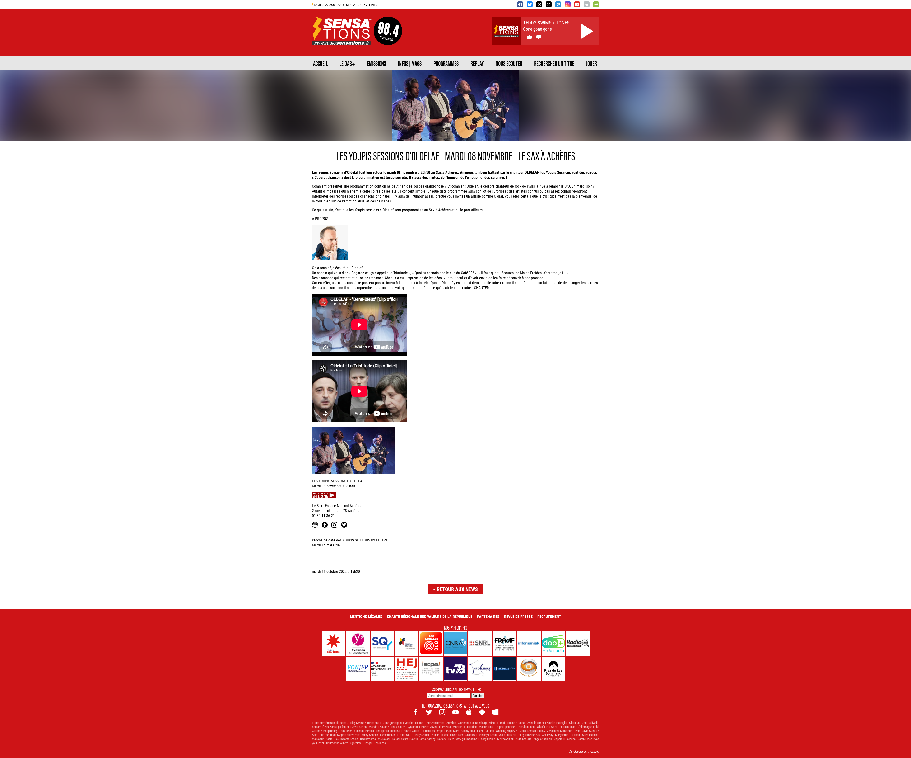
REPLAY (477, 63)
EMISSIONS (376, 63)
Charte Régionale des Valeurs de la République (429, 616)
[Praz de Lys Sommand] (553, 669)
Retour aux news (457, 589)
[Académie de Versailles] (382, 669)
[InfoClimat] (480, 669)
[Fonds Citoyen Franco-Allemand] (406, 643)
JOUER (591, 63)
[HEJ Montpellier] (406, 669)
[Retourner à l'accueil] (342, 39)
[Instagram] (568, 4)
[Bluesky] (530, 4)
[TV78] (455, 669)
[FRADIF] (504, 643)
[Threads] (539, 4)
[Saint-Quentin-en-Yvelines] (382, 643)
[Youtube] (577, 4)
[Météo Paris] (504, 669)
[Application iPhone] (587, 4)
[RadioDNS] (578, 643)
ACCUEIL (320, 63)
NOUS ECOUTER (509, 63)
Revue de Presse (518, 616)
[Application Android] (596, 4)
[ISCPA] (431, 669)
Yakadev (594, 751)
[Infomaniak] (529, 643)
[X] (549, 4)
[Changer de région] (388, 39)
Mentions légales (366, 616)
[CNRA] (455, 643)
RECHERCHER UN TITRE (554, 63)
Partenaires (488, 616)
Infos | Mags (410, 63)
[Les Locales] (431, 643)
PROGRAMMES (446, 63)
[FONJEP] (358, 669)
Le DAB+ (347, 63)
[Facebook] (520, 4)
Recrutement (549, 616)
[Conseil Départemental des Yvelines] (358, 643)
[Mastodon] (558, 4)
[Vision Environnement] (529, 669)
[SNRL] (480, 643)
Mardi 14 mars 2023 (327, 544)
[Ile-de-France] (333, 643)
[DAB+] (553, 643)
